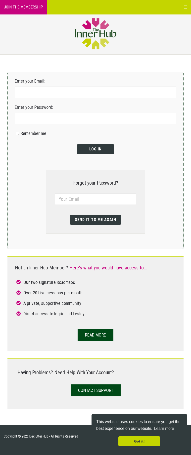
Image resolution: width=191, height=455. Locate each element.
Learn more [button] (164, 428)
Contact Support (95, 390)
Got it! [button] (139, 441)
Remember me (33, 133)
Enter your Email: (30, 81)
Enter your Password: (34, 107)
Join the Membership (23, 7)
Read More (95, 335)
